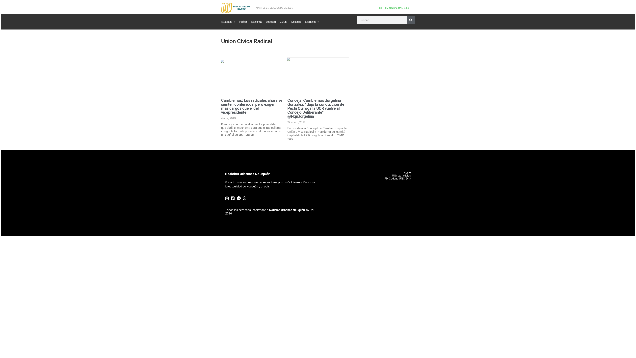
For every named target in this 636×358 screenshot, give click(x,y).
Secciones (310, 21)
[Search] (411, 20)
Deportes (296, 21)
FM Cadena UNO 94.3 (397, 178)
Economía (256, 21)
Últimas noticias (401, 175)
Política (243, 21)
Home (407, 172)
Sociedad (271, 21)
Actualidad (226, 21)
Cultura (283, 21)
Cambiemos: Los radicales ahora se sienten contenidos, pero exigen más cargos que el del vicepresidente (251, 106)
